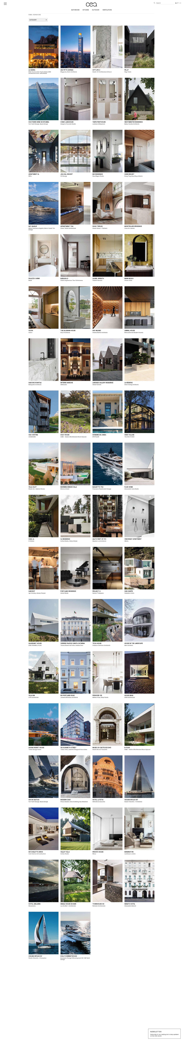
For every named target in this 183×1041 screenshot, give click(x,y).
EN (180, 3)
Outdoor (95, 10)
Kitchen (86, 10)
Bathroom (75, 10)
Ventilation (107, 10)
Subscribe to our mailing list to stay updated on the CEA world (164, 1034)
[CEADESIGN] (91, 8)
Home (30, 14)
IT (178, 3)
